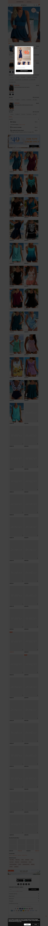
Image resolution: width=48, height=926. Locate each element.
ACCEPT (27, 924)
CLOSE (35, 924)
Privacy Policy (19, 921)
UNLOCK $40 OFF (24, 70)
